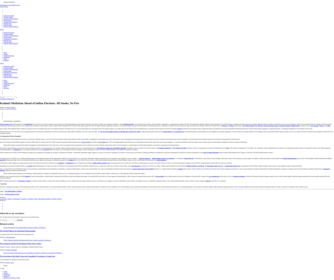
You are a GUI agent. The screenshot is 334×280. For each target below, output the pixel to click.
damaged (16, 149)
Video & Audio (7, 25)
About (5, 59)
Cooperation (3, 199)
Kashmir (54, 199)
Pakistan (59, 199)
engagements (28, 124)
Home (5, 52)
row (259, 124)
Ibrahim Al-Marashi (11, 250)
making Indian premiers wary (101, 163)
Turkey (321, 126)
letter (227, 148)
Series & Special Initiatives (10, 26)
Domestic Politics (8, 17)
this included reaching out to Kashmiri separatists (111, 148)
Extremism (24, 199)
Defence (9, 199)
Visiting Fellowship (8, 55)
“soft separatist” (159, 176)
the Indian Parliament (164, 148)
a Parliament (69, 163)
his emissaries (136, 166)
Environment (16, 199)
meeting (180, 169)
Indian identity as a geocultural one (173, 131)
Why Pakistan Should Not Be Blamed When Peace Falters (20, 244)
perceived (46, 149)
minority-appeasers (144, 158)
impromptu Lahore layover (215, 166)
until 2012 (3, 160)
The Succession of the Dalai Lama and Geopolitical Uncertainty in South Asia (27, 256)
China (328, 126)
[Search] (17, 97)
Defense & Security (8, 15)
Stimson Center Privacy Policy (11, 278)
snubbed (27, 176)
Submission (6, 57)
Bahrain (316, 126)
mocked (30, 166)
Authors (5, 54)
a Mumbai (60, 163)
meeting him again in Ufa (232, 166)
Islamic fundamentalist (290, 158)
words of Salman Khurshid (210, 152)
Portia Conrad (10, 262)
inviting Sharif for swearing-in (195, 166)
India (35, 199)
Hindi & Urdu (7, 23)
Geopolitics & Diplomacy (10, 22)
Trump (231, 126)
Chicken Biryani (188, 158)
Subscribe (6, 60)
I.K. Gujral (102, 142)
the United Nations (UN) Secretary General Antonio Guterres (261, 126)
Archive (5, 273)
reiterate (207, 181)
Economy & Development (10, 19)
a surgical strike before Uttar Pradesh (142, 169)
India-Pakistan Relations (44, 199)
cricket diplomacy (161, 160)
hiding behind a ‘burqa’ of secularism (163, 158)
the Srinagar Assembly (180, 148)
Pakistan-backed (129, 124)
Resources (6, 276)
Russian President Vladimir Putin (289, 126)
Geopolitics (30, 199)
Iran (311, 126)
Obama (224, 126)
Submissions (6, 274)
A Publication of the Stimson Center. (10, 5)
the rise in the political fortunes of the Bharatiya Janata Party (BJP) (120, 131)
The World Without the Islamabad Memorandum (17, 231)
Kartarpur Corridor (25, 181)
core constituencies (214, 176)
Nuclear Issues (7, 20)
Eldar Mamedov (10, 237)
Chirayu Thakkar (10, 107)
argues (179, 128)
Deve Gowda (86, 142)
